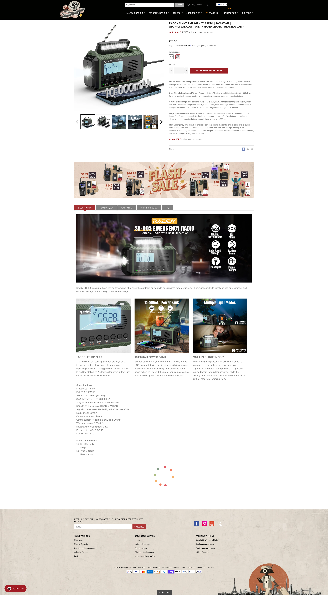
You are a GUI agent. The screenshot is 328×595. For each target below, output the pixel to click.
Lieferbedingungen (142, 544)
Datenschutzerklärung (170, 567)
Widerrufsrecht (154, 567)
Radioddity (125, 567)
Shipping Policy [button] (148, 208)
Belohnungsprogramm (205, 544)
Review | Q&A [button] (106, 208)
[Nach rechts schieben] (161, 121)
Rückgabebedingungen (144, 552)
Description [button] (84, 208)
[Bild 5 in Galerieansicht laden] (150, 121)
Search (179, 4)
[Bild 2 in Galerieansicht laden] (103, 121)
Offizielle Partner (81, 552)
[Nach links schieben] (77, 121)
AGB (184, 567)
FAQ (76, 556)
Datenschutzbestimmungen (85, 548)
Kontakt (138, 540)
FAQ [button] (167, 208)
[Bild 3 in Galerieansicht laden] (119, 121)
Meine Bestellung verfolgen (146, 556)
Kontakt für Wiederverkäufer (207, 540)
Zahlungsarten (141, 548)
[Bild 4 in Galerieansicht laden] (135, 121)
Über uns (78, 540)
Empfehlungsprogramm (205, 548)
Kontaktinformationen (205, 567)
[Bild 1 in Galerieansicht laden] (88, 121)
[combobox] (149, 5)
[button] (188, 4)
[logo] (72, 10)
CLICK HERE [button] (175, 139)
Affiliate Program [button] (202, 552)
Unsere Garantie (81, 544)
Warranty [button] (126, 208)
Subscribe (139, 527)
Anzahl (172, 65)
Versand (191, 567)
